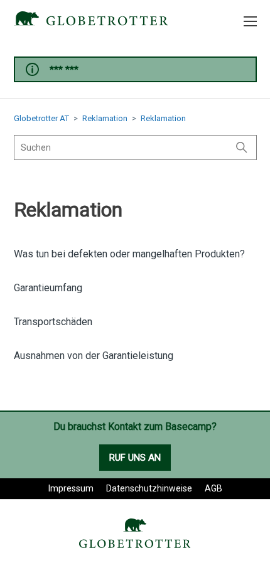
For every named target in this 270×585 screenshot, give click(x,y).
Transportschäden (53, 322)
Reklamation (104, 118)
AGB (213, 488)
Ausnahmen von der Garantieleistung (93, 356)
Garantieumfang (48, 288)
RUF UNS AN (135, 457)
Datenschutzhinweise (149, 488)
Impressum (71, 488)
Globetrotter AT (41, 118)
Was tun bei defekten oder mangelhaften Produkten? (129, 254)
